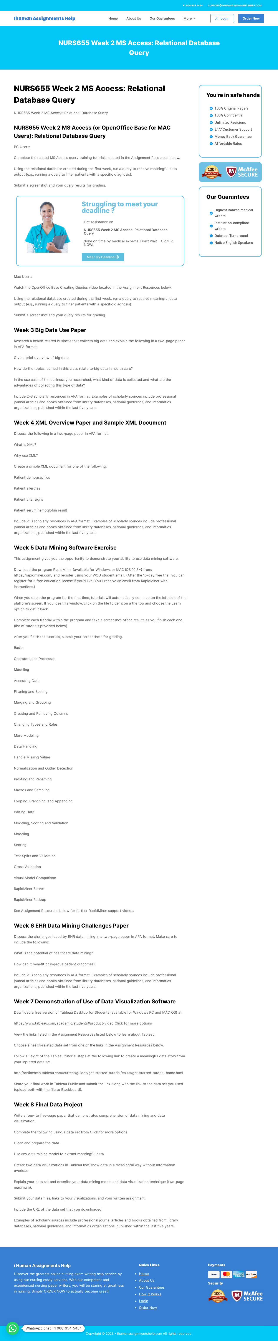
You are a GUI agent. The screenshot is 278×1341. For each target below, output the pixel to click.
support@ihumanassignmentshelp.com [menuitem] (234, 5)
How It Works (150, 1294)
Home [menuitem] (113, 18)
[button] (103, 257)
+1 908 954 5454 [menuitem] (193, 5)
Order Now (251, 18)
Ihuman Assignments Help (44, 18)
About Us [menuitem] (133, 18)
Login (143, 1301)
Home (144, 1273)
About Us (146, 1280)
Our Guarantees (152, 1287)
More (188, 18)
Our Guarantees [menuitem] (162, 18)
